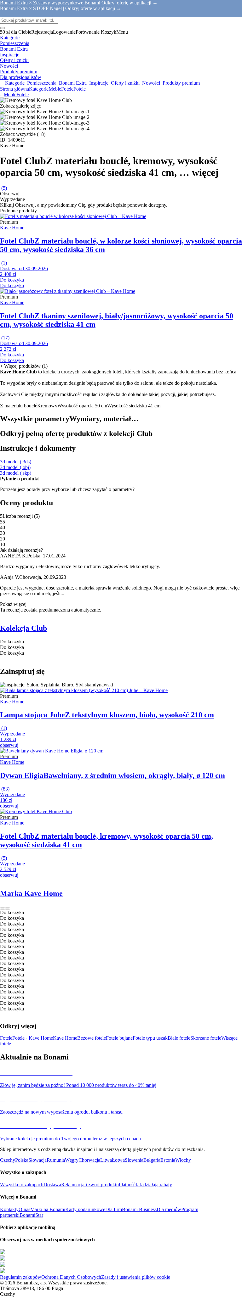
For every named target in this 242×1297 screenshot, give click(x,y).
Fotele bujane (119, 1038)
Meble (55, 89)
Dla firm (113, 1209)
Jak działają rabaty (153, 1184)
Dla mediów (169, 1209)
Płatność (127, 1184)
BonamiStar (31, 1215)
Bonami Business (139, 1209)
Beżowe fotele (91, 1038)
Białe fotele (179, 1038)
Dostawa (52, 1184)
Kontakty (9, 1209)
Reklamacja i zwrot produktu (90, 1184)
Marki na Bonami (47, 1209)
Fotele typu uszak (150, 1038)
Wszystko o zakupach (21, 1184)
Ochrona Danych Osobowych (71, 1277)
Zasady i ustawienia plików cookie (135, 1277)
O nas (24, 1209)
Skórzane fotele (205, 1038)
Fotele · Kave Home (32, 1038)
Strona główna (14, 89)
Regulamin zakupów (20, 1277)
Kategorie (39, 89)
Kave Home (65, 1038)
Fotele (79, 89)
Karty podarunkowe (85, 1209)
